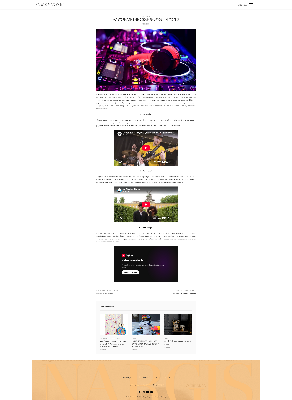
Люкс (134, 338)
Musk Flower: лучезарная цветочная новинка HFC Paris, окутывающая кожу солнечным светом (113, 344)
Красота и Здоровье (110, 338)
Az (240, 4)
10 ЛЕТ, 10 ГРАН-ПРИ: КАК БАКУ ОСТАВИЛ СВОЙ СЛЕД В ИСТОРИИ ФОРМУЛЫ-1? (145, 344)
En (245, 4)
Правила (143, 377)
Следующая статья (184, 290)
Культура (146, 16)
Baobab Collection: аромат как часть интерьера (177, 342)
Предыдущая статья (108, 290)
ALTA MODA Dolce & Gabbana (184, 293)
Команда (127, 377)
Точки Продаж (162, 377)
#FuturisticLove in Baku (104, 294)
